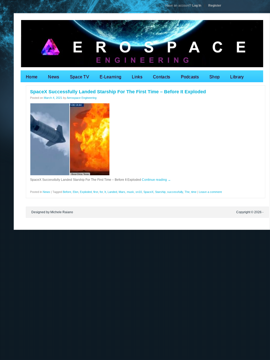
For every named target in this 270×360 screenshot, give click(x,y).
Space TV (79, 77)
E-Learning (110, 77)
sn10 (139, 191)
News (53, 77)
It (105, 191)
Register (214, 5)
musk (130, 191)
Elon (75, 191)
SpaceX (148, 191)
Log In (183, 5)
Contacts (161, 77)
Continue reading (156, 180)
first (95, 191)
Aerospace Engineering (82, 97)
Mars (122, 191)
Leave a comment (210, 191)
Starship (160, 191)
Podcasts (190, 77)
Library (237, 77)
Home (31, 77)
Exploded (86, 191)
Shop (214, 77)
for (101, 191)
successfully (175, 191)
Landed (112, 191)
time (193, 191)
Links (137, 77)
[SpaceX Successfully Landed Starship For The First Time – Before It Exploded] (70, 174)
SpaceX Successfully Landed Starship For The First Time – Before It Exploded (118, 91)
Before (67, 191)
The (187, 191)
